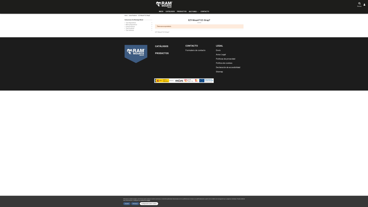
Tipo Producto (130, 28)
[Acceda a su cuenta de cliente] (364, 4)
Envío (218, 50)
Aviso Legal (221, 54)
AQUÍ (148, 200)
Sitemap (219, 72)
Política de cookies (224, 63)
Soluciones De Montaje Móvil (134, 20)
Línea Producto (130, 26)
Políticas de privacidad (225, 59)
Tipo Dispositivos (131, 22)
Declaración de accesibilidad (228, 67)
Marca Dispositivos (131, 24)
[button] (193, 11)
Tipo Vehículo (130, 30)
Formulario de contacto (195, 50)
